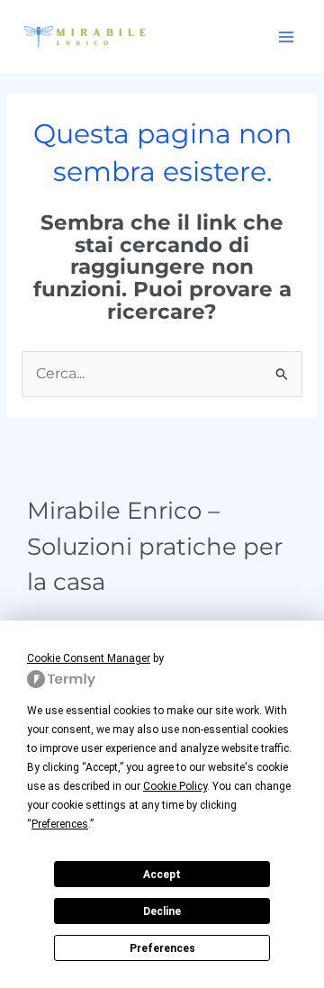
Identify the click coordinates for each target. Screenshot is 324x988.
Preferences (162, 948)
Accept (162, 874)
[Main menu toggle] (286, 36)
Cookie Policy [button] (175, 786)
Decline (162, 911)
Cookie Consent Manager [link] (88, 658)
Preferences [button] (60, 824)
